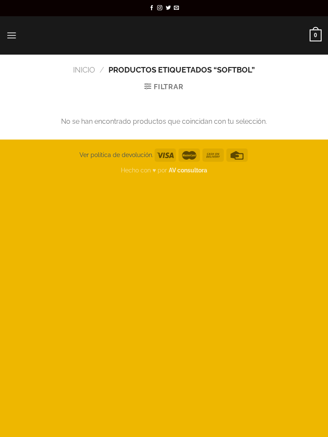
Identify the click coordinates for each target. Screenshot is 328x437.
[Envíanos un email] (176, 8)
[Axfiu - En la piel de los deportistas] (164, 35)
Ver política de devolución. (116, 154)
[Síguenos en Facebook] (151, 8)
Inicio (84, 69)
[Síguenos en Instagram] (159, 8)
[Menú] (11, 35)
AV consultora (188, 170)
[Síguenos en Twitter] (168, 8)
